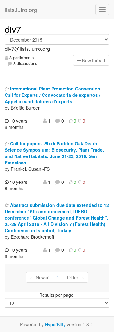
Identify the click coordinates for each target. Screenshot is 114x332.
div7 (13, 29)
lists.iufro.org (21, 9)
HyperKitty (55, 324)
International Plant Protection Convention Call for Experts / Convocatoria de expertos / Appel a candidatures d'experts (52, 94)
